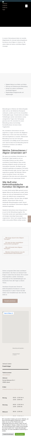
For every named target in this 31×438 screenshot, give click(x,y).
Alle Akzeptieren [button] (20, 434)
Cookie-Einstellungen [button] (8, 434)
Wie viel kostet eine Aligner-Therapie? (13, 248)
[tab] (15, 238)
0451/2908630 (6, 375)
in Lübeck (16, 354)
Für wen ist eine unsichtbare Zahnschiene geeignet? (13, 243)
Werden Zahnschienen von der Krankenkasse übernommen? (14, 252)
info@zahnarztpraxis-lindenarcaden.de (12, 389)
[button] (26, 6)
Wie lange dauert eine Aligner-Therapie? (14, 238)
